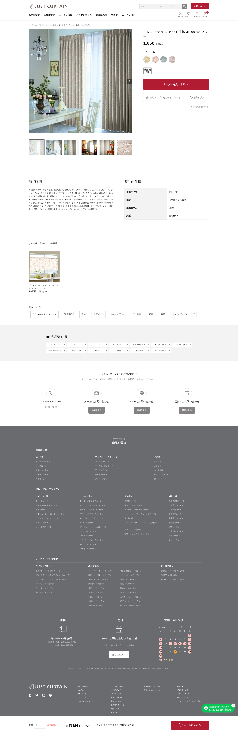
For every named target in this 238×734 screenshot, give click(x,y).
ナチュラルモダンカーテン (46, 505)
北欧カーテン (41, 510)
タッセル (97, 350)
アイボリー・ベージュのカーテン (93, 527)
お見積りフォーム (117, 705)
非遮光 (96, 314)
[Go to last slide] (188, 627)
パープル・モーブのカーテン (91, 518)
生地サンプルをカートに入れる (165, 97)
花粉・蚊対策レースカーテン (100, 575)
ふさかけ (157, 466)
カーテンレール (76, 350)
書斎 (163, 314)
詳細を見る (96, 410)
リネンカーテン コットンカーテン (50, 514)
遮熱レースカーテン (96, 588)
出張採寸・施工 (182, 690)
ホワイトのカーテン (88, 544)
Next (129, 81)
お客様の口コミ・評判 (152, 686)
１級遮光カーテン (176, 505)
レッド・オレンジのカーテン (91, 501)
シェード (97, 345)
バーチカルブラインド (55, 350)
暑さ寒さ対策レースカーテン (131, 571)
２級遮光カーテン (176, 510)
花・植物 (136, 314)
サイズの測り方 (117, 698)
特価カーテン (41, 479)
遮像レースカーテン (96, 605)
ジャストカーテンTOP (37, 25)
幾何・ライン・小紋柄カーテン (137, 505)
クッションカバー (160, 350)
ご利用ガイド (116, 690)
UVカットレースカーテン (130, 601)
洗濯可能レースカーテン (98, 579)
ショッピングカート (85, 701)
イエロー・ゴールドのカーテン (92, 505)
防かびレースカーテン (97, 584)
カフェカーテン (42, 470)
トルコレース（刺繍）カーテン (48, 571)
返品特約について (198, 107)
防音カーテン (174, 536)
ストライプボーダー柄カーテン (137, 510)
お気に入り (188, 16)
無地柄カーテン (131, 501)
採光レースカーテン (128, 588)
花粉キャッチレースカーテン (131, 597)
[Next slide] (191, 627)
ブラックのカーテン (88, 549)
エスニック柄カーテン (133, 530)
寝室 (151, 314)
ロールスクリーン (118, 345)
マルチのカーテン (87, 536)
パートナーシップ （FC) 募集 (189, 701)
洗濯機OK (147, 71)
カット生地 (52, 25)
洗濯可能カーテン (176, 531)
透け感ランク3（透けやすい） (173, 579)
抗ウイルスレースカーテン (131, 605)
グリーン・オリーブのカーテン (92, 510)
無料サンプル (116, 701)
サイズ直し (115, 712)
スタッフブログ (182, 698)
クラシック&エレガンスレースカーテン (51, 579)
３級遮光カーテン (176, 514)
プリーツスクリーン (139, 345)
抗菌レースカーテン (96, 597)
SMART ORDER (183, 694)
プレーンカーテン (43, 501)
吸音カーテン (174, 540)
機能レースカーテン (44, 592)
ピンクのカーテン (87, 523)
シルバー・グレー (116, 314)
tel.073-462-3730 (51, 401)
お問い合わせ (200, 6)
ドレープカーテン (55, 345)
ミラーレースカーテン (97, 592)
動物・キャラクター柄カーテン (137, 534)
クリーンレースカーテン (130, 575)
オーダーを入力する (174, 84)
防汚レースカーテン (128, 592)
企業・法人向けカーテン (153, 690)
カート (205, 14)
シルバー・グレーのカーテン (91, 540)
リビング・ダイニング (184, 314)
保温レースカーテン (96, 601)
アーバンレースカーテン (46, 584)
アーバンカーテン (43, 523)
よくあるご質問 (117, 686)
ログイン (197, 16)
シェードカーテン (43, 474)
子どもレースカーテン (45, 588)
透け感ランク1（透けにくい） (173, 571)
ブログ (114, 15)
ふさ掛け (118, 350)
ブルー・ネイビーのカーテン (91, 514)
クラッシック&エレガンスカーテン (50, 518)
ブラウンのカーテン (88, 531)
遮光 (83, 314)
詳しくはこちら (119, 655)
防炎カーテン (174, 527)
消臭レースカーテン (128, 584)
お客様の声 (101, 15)
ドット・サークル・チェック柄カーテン (141, 514)
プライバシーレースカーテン (100, 571)
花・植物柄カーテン (133, 518)
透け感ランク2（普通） (170, 575)
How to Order (116, 694)
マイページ (82, 694)
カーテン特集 (65, 15)
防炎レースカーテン (128, 579)
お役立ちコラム (84, 15)
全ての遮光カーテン (177, 501)
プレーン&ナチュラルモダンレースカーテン (53, 575)
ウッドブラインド (160, 345)
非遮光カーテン (175, 523)
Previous (31, 81)
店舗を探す (49, 15)
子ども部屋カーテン (44, 527)
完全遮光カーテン (176, 518)
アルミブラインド (181, 345)
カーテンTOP (128, 15)
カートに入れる (192, 725)
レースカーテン (76, 345)
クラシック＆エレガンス (44, 314)
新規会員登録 (83, 686)
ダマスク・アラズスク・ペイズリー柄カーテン (141, 524)
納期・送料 (115, 709)
